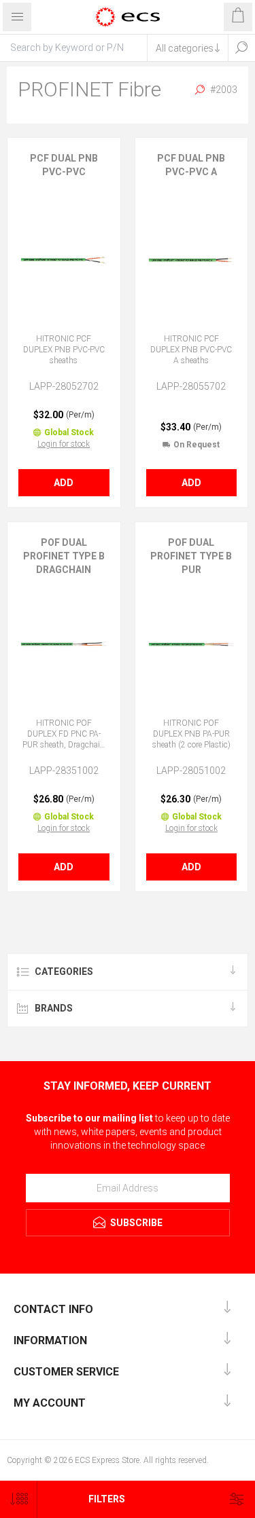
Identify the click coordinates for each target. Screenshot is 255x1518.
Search (241, 47)
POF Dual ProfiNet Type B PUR (191, 556)
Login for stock (63, 444)
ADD (63, 482)
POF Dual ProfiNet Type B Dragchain (64, 556)
